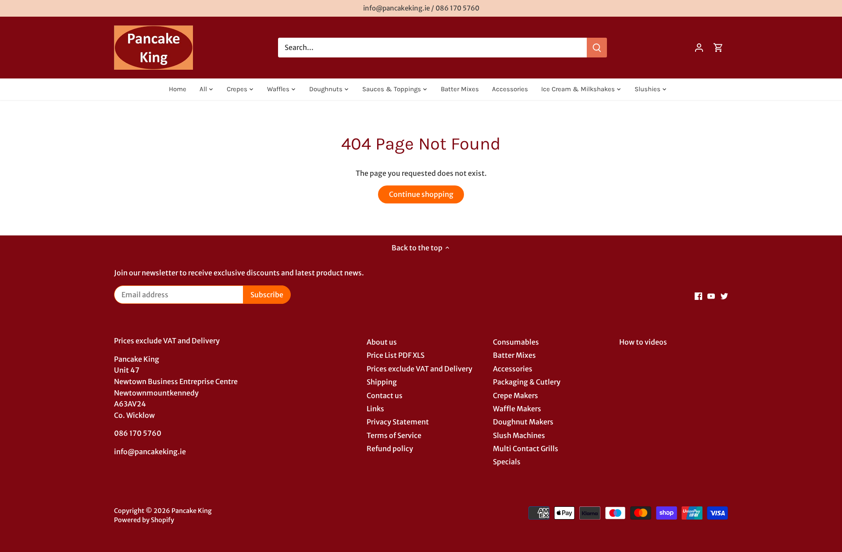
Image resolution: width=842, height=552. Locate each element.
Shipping (382, 381)
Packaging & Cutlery (526, 381)
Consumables (516, 342)
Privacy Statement (398, 421)
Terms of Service (394, 435)
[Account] (699, 48)
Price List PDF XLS (396, 355)
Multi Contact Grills (525, 448)
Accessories (512, 368)
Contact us (385, 395)
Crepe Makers (515, 395)
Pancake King (191, 511)
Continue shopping (421, 194)
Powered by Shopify (144, 520)
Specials (507, 461)
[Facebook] (698, 295)
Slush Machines (519, 435)
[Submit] (597, 47)
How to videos (643, 342)
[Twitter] (724, 295)
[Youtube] (711, 295)
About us (382, 342)
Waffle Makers (517, 408)
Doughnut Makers (523, 421)
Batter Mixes (514, 355)
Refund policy (390, 448)
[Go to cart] (718, 48)
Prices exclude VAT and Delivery (419, 368)
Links (375, 408)
